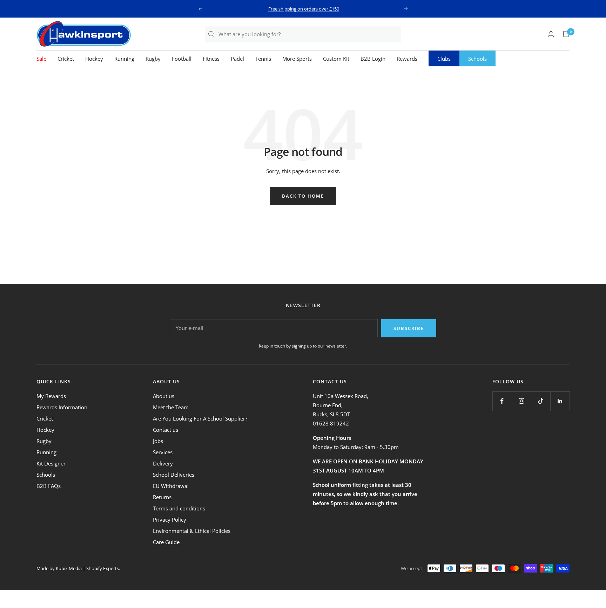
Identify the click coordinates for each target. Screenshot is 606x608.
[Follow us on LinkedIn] (560, 401)
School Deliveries (173, 474)
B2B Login (373, 58)
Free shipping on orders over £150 (303, 9)
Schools (477, 58)
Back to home (303, 196)
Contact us (165, 429)
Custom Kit (336, 58)
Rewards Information (61, 407)
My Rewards (51, 395)
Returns (162, 497)
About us (163, 395)
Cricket (66, 58)
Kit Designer (51, 463)
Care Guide (166, 542)
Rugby (153, 58)
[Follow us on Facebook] (502, 401)
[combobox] (309, 34)
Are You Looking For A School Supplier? (200, 418)
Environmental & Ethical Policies (191, 530)
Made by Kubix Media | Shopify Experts (77, 568)
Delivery (163, 463)
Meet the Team (171, 407)
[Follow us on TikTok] (540, 401)
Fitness (211, 58)
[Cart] (566, 34)
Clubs (444, 58)
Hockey (94, 58)
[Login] (551, 34)
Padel (237, 58)
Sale (41, 58)
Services (163, 452)
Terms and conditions (179, 508)
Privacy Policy (169, 519)
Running (124, 58)
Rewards (407, 58)
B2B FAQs (48, 485)
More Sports (297, 58)
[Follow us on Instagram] (521, 401)
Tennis (263, 58)
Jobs (158, 440)
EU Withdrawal (171, 485)
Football (181, 58)
